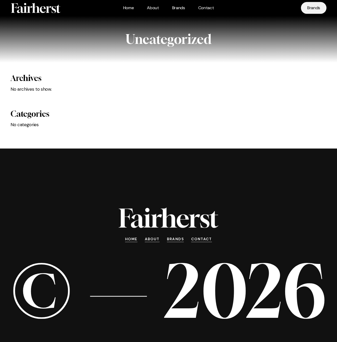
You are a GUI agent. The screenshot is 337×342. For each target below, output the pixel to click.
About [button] (152, 239)
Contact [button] (201, 239)
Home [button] (131, 239)
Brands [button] (175, 239)
